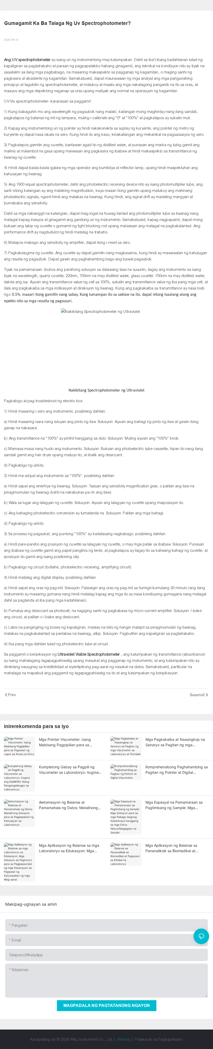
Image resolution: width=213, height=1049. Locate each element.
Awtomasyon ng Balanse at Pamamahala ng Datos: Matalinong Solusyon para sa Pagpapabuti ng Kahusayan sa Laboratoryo (68, 805)
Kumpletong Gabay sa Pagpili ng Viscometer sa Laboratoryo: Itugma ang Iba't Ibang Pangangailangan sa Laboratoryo (70, 770)
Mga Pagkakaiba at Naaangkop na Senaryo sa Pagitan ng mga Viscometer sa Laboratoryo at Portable (175, 742)
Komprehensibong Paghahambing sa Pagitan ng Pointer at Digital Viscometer (176, 770)
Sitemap (124, 1039)
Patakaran (143, 1039)
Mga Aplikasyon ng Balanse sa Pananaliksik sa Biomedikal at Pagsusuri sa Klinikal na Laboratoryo (176, 848)
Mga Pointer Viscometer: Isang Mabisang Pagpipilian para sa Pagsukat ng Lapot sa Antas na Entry (70, 742)
